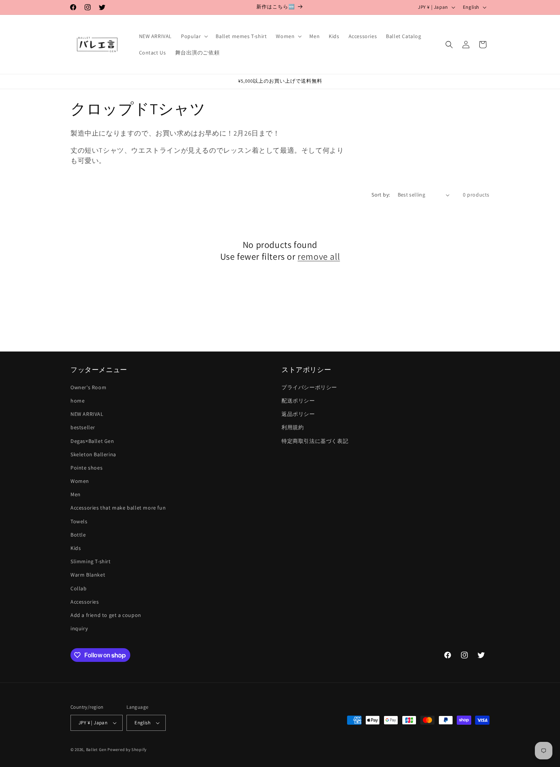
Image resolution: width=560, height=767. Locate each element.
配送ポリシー (298, 400)
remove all (319, 256)
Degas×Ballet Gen (92, 441)
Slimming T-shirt (90, 561)
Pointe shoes (86, 467)
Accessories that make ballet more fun (118, 507)
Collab (78, 588)
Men (75, 494)
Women (79, 481)
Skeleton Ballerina (93, 454)
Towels (79, 521)
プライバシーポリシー (309, 387)
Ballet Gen (96, 749)
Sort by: (380, 194)
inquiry (79, 628)
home (77, 400)
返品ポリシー (298, 414)
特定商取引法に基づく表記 (315, 441)
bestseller (82, 427)
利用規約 (293, 427)
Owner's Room (88, 387)
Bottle (78, 534)
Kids (75, 548)
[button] (193, 36)
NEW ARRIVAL (87, 414)
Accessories (84, 601)
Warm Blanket (87, 574)
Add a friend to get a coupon (105, 615)
